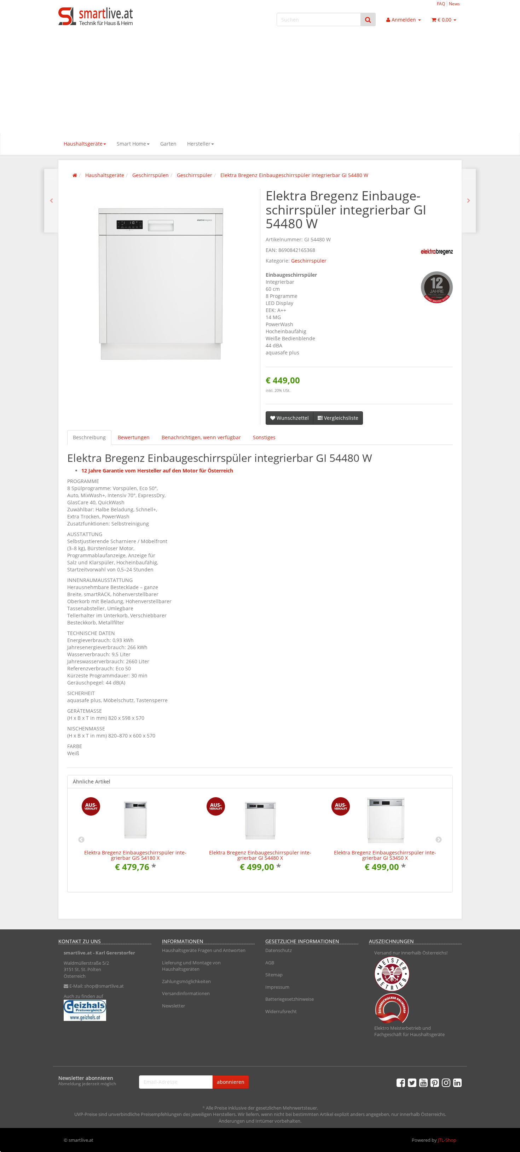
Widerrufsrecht (281, 1011)
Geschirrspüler (309, 260)
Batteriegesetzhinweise (289, 999)
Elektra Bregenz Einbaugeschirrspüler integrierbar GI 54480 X (260, 855)
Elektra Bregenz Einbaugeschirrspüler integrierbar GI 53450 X (385, 855)
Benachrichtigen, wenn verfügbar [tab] (201, 437)
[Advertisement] (260, 79)
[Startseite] (75, 175)
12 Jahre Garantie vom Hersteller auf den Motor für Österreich (157, 470)
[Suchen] (368, 19)
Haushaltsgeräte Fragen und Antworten (203, 950)
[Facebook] (401, 1082)
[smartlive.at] (122, 16)
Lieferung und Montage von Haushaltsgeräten (191, 965)
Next (438, 839)
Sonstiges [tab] (264, 437)
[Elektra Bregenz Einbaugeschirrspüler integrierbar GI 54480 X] (51, 201)
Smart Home (131, 143)
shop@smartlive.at (104, 986)
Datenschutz (278, 950)
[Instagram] (446, 1082)
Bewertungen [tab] (134, 437)
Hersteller (198, 143)
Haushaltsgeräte (83, 143)
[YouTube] (423, 1082)
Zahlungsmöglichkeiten (186, 981)
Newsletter (173, 1006)
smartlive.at (78, 953)
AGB (269, 962)
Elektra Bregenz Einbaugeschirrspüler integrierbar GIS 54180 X (135, 855)
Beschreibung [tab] (89, 437)
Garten (168, 143)
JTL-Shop (447, 1140)
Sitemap (274, 974)
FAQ (441, 3)
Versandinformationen (186, 993)
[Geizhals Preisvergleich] (105, 1010)
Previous (81, 839)
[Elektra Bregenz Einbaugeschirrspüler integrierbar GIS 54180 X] (469, 201)
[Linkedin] (457, 1082)
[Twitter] (412, 1082)
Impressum (277, 987)
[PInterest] (435, 1082)
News (454, 3)
